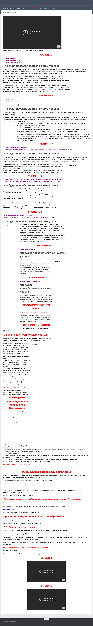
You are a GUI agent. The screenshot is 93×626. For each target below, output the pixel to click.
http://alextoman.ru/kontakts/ (11, 503)
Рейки (18, 8)
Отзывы (39, 8)
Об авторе (45, 8)
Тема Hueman (18, 623)
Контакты (52, 8)
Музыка (25, 8)
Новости (5, 8)
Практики (12, 8)
